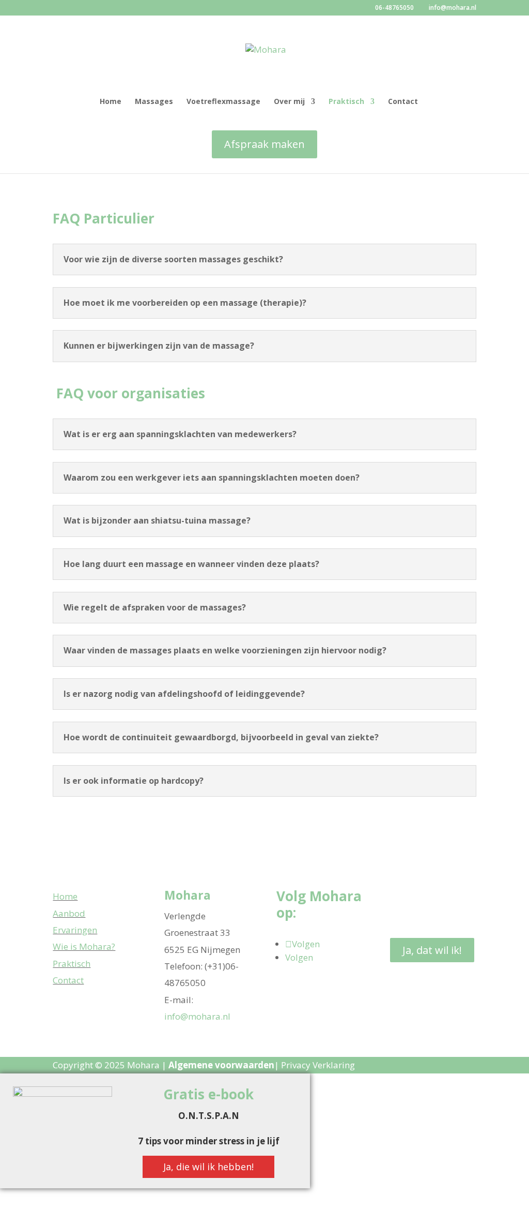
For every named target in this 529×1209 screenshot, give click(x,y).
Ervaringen (75, 930)
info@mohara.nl (197, 1016)
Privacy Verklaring (318, 1065)
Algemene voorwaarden (221, 1065)
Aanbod (69, 913)
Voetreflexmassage (223, 102)
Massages (154, 102)
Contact (403, 102)
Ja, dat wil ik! (432, 950)
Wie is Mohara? (84, 946)
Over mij (289, 102)
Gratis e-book (208, 1094)
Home (110, 102)
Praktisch (346, 102)
